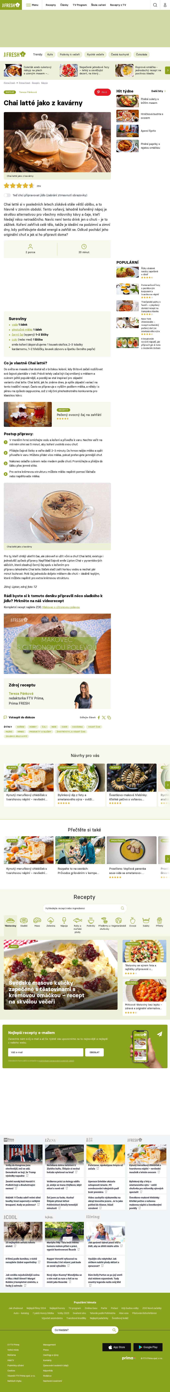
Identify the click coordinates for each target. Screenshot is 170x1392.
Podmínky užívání (15, 1365)
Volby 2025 (63, 1313)
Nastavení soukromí (52, 1381)
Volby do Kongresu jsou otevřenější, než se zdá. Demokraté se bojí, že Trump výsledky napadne (21, 1170)
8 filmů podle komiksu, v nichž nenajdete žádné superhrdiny (21, 1260)
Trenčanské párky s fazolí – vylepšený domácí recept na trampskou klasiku (150, 306)
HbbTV (10, 1360)
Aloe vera (123, 1313)
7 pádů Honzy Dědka (43, 1313)
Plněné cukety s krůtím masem (150, 100)
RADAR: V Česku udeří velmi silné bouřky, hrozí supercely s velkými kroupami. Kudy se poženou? (23, 1201)
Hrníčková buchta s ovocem (152, 115)
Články (64, 4)
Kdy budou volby (130, 1308)
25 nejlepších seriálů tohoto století (20, 1244)
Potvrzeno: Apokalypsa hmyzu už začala (105, 1167)
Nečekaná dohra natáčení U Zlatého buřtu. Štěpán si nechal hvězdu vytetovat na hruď (63, 1169)
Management (49, 1344)
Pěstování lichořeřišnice (144, 1313)
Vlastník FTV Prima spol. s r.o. (21, 1376)
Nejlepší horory (57, 1308)
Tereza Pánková (28, 92)
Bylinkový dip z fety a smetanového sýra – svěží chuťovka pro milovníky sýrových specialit (75, 797)
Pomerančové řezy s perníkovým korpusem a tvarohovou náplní (150, 290)
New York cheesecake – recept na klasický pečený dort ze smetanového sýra (150, 325)
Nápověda (48, 1370)
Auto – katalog (21, 1313)
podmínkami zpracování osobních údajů (56, 1061)
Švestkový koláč (120, 1318)
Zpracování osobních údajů (55, 1365)
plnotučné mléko (22, 329)
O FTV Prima (13, 1344)
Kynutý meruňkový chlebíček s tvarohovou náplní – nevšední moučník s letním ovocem (26, 797)
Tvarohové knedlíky (76, 1318)
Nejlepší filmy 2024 (36, 1308)
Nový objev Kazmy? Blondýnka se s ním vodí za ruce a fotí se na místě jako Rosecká (64, 1278)
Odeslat (94, 1052)
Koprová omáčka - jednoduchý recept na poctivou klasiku (148, 70)
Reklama (11, 1355)
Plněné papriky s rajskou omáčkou (150, 145)
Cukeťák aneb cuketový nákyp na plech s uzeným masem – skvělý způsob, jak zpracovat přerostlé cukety (37, 75)
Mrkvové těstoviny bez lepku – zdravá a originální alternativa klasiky (143, 1008)
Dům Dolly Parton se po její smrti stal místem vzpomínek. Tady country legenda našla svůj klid (105, 1278)
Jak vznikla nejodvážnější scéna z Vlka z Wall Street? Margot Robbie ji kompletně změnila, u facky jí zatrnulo (23, 1280)
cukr (14, 339)
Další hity (157, 91)
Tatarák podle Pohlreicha (102, 1313)
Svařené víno (79, 1313)
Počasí (114, 1308)
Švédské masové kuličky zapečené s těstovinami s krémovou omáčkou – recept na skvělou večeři (47, 992)
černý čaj (17, 334)
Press (46, 1350)
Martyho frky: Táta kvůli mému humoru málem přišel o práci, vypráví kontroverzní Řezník (63, 1246)
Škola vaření (98, 4)
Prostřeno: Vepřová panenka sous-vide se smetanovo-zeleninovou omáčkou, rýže (127, 871)
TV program (75, 1308)
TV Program (80, 4)
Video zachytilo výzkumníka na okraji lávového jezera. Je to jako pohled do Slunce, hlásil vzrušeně (105, 1203)
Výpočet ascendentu (52, 1318)
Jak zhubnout (16, 1308)
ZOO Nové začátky (152, 1308)
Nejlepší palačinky (99, 1318)
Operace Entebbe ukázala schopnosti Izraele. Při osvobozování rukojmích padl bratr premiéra (103, 1186)
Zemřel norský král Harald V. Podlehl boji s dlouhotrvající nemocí (20, 1185)
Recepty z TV (118, 4)
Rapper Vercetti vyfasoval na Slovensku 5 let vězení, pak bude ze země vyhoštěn (64, 1262)
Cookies (11, 1370)
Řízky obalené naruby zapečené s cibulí (149, 271)
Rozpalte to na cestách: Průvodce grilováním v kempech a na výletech (79, 871)
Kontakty (47, 1360)
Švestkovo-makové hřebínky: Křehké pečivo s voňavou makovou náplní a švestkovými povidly (129, 797)
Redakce (47, 1376)
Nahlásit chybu (14, 1381)
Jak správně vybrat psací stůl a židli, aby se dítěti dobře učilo (104, 1244)
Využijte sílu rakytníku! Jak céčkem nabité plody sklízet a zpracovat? (103, 1262)
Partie (104, 1308)
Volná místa (13, 1350)
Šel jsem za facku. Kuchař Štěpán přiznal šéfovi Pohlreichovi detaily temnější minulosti (62, 1203)
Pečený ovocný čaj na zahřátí (79, 415)
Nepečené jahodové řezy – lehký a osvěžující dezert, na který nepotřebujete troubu (94, 72)
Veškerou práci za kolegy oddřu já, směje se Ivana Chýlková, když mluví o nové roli (64, 1185)
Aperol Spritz (148, 130)
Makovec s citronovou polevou (61, 607)
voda (15, 324)
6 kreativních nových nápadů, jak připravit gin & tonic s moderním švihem (151, 343)
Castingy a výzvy (50, 1355)
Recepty (51, 4)
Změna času (91, 1308)
